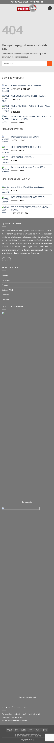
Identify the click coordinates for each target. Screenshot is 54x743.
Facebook (6, 280)
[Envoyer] (49, 63)
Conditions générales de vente (27, 736)
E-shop (5, 285)
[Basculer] (50, 275)
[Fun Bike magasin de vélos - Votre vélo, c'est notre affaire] (27, 8)
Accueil (5, 275)
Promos (5, 294)
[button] (3, 8)
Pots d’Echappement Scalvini (26, 734)
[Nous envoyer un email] (9, 259)
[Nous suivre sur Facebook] (4, 259)
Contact (5, 299)
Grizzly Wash (7, 290)
